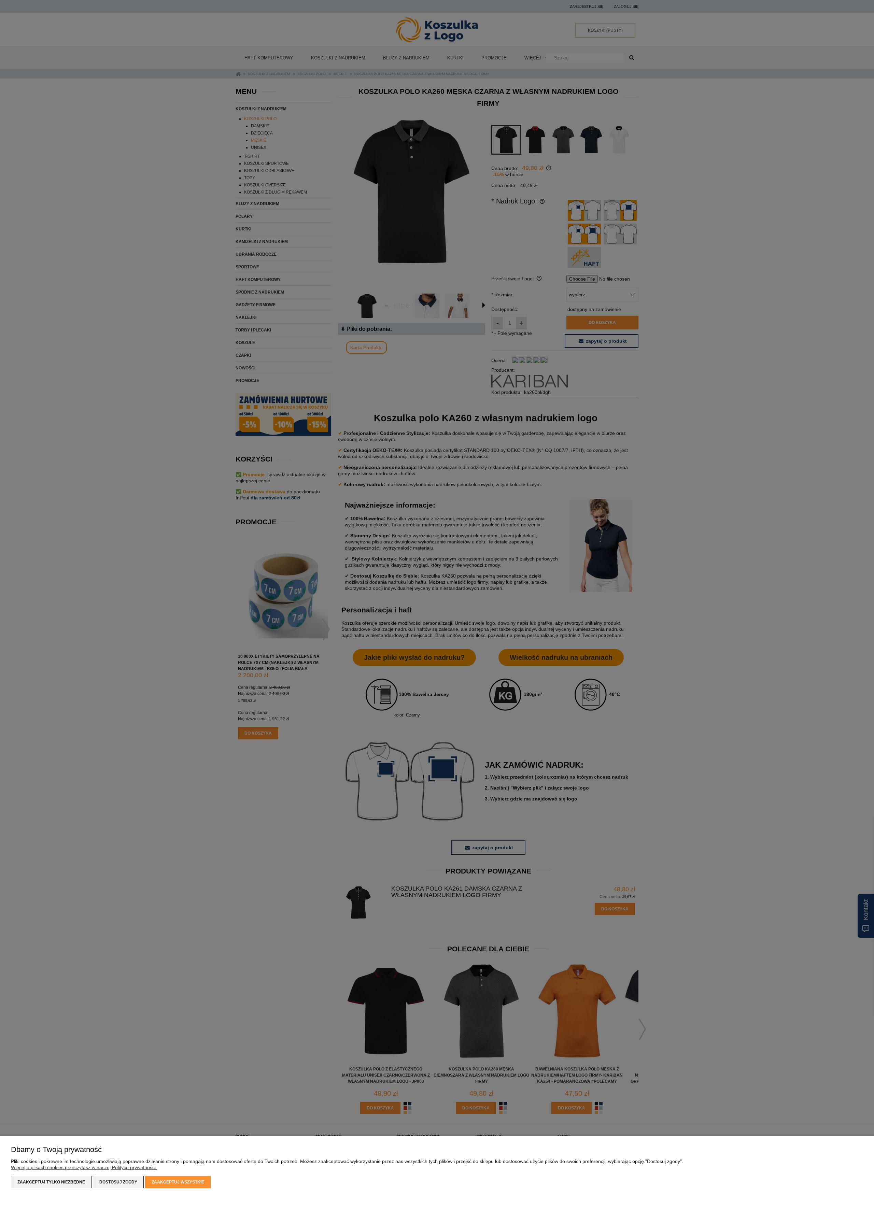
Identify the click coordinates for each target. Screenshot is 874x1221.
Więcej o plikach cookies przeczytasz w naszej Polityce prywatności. (84, 1167)
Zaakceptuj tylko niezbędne (51, 1182)
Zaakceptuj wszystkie (178, 1182)
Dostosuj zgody (118, 1182)
